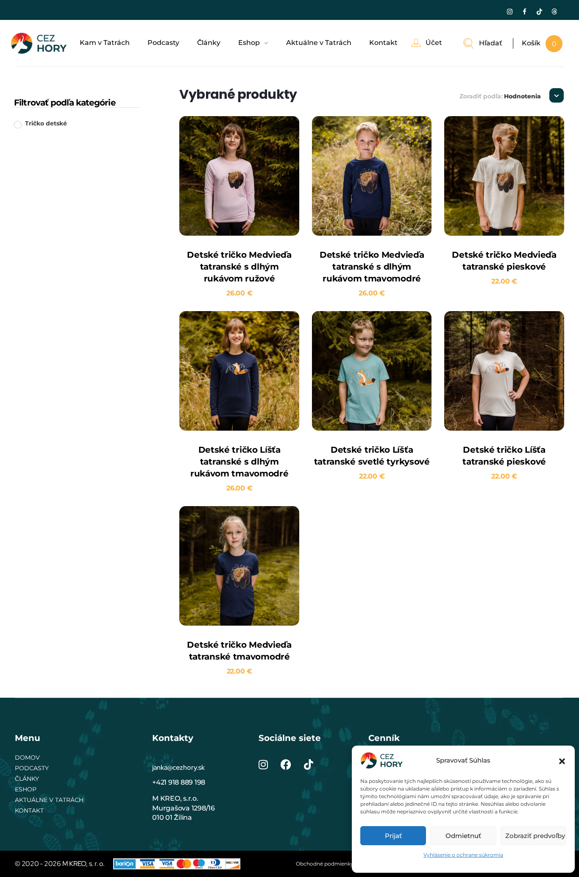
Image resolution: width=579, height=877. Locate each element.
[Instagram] (509, 11)
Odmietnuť (463, 836)
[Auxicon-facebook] (524, 11)
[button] (562, 760)
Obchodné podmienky (325, 863)
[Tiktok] (539, 11)
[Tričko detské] (17, 124)
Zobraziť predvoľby (535, 836)
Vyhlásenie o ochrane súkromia (463, 855)
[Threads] (554, 11)
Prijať (393, 836)
